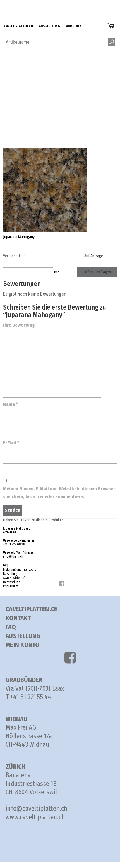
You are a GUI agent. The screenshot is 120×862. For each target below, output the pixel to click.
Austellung (23, 636)
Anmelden (21, 19)
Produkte (20, 35)
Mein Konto (23, 645)
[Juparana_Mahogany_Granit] (45, 190)
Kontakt (18, 618)
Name (10, 404)
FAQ (26, 90)
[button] (111, 42)
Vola (15, 51)
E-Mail (11, 443)
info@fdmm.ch (13, 556)
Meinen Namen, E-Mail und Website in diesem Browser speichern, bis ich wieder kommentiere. (59, 493)
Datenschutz (34, 129)
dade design (23, 74)
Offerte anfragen (97, 272)
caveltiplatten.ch (27, 4)
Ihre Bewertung (19, 325)
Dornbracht (22, 59)
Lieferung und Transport (45, 98)
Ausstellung (22, 12)
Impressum (10, 586)
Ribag (16, 66)
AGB (26, 121)
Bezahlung (32, 106)
